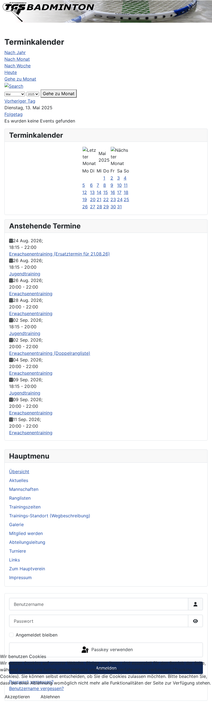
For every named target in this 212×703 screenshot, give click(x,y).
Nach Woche (17, 65)
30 (113, 206)
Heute (10, 72)
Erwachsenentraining (30, 293)
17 (119, 192)
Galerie (16, 524)
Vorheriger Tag (19, 101)
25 (126, 199)
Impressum (20, 577)
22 (106, 199)
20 (93, 199)
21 (99, 199)
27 (92, 206)
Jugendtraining (24, 273)
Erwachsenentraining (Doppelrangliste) (49, 353)
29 (106, 206)
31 (119, 206)
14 (99, 192)
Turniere (17, 551)
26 (85, 206)
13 (92, 192)
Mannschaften (23, 489)
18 (126, 192)
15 (105, 192)
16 (112, 192)
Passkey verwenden (111, 649)
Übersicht (19, 471)
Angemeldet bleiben (36, 635)
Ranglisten (20, 498)
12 (84, 192)
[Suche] (13, 85)
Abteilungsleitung (27, 542)
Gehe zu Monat (20, 79)
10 (119, 185)
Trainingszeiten (25, 507)
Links (14, 560)
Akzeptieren (17, 696)
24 (120, 199)
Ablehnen (50, 696)
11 (126, 185)
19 (84, 199)
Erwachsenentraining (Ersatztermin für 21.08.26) (59, 254)
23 (113, 199)
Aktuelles (18, 480)
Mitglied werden (26, 533)
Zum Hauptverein (27, 568)
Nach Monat (17, 59)
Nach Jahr (15, 52)
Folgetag (13, 114)
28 (99, 206)
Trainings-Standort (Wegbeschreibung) (49, 515)
